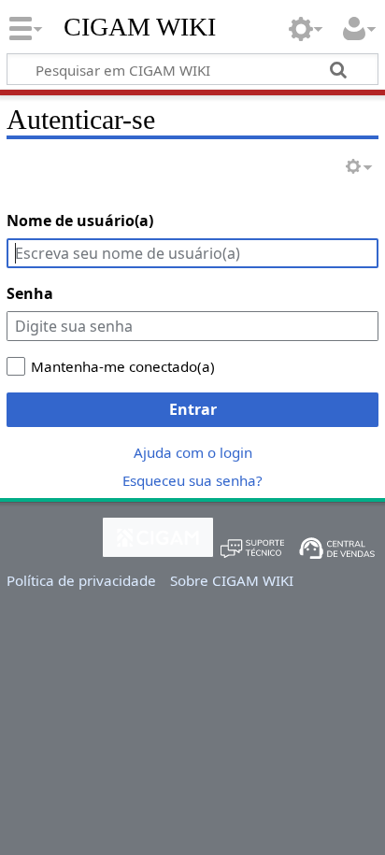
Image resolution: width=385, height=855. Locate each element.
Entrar (193, 409)
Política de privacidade (81, 580)
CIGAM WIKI (140, 27)
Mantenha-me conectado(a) (123, 366)
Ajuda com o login (193, 452)
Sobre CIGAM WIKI (231, 580)
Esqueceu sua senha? (192, 480)
